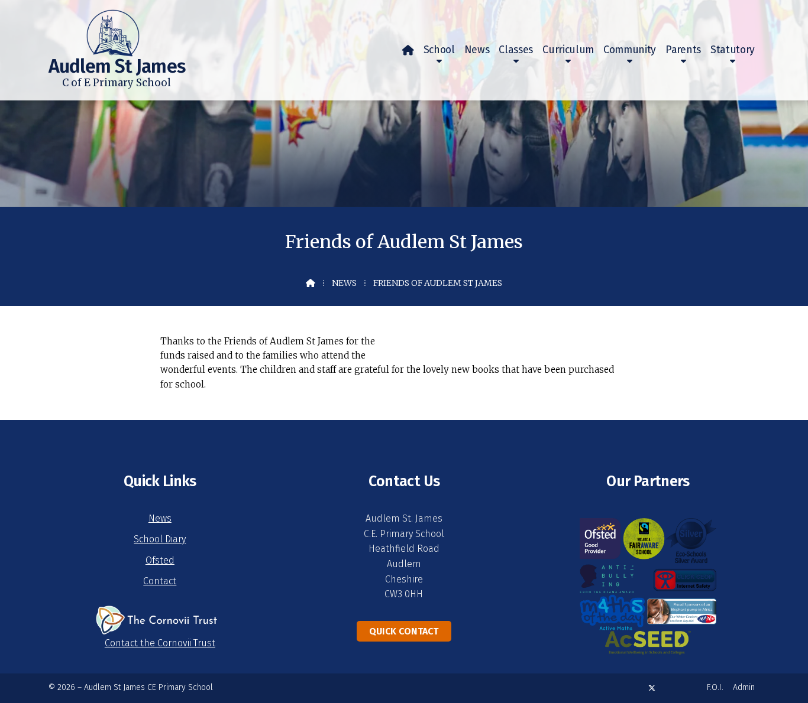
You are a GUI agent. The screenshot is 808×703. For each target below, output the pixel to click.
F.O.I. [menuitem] (715, 687)
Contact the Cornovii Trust (160, 643)
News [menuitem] (477, 50)
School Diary (160, 539)
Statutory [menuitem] (732, 50)
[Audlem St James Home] (94, 28)
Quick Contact (403, 631)
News (344, 283)
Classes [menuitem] (516, 50)
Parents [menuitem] (683, 50)
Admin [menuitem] (744, 687)
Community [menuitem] (629, 50)
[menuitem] (408, 50)
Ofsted (160, 560)
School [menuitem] (439, 50)
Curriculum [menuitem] (568, 50)
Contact (159, 581)
